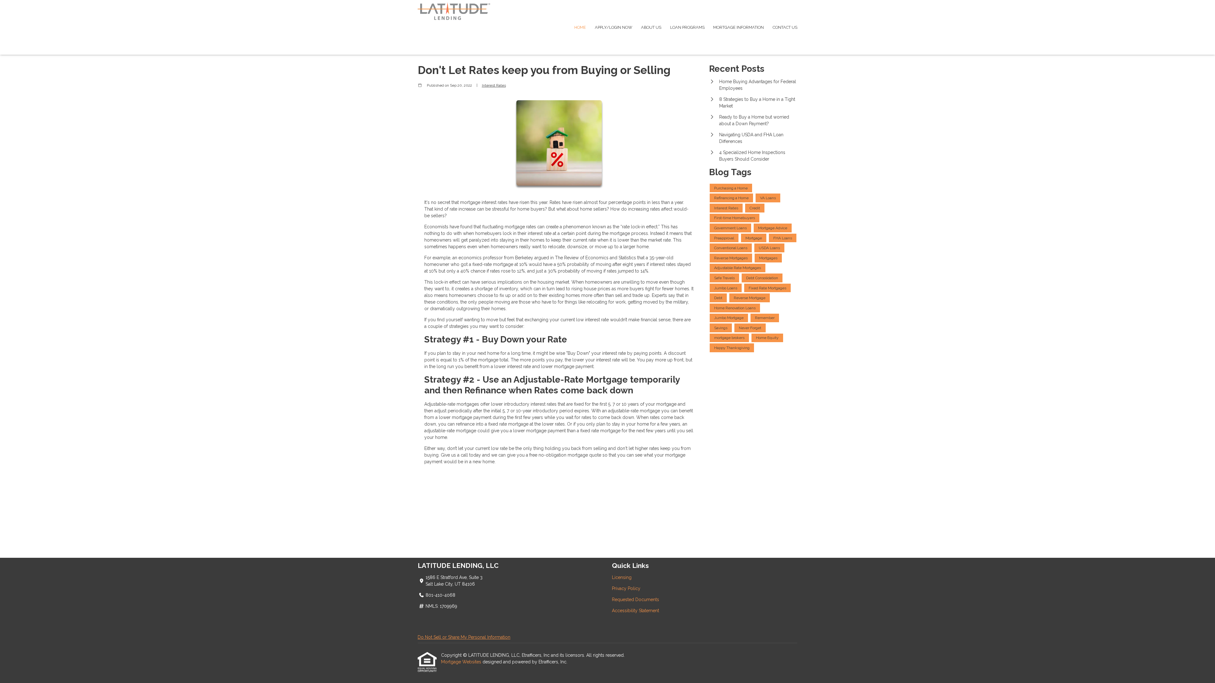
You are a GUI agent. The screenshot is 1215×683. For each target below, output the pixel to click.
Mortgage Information (738, 27)
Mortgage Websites (462, 661)
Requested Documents (635, 599)
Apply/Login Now (613, 27)
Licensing (622, 577)
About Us (651, 27)
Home (580, 27)
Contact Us (785, 27)
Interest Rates (494, 85)
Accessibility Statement (635, 610)
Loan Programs (687, 27)
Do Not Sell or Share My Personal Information (464, 637)
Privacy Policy (626, 588)
